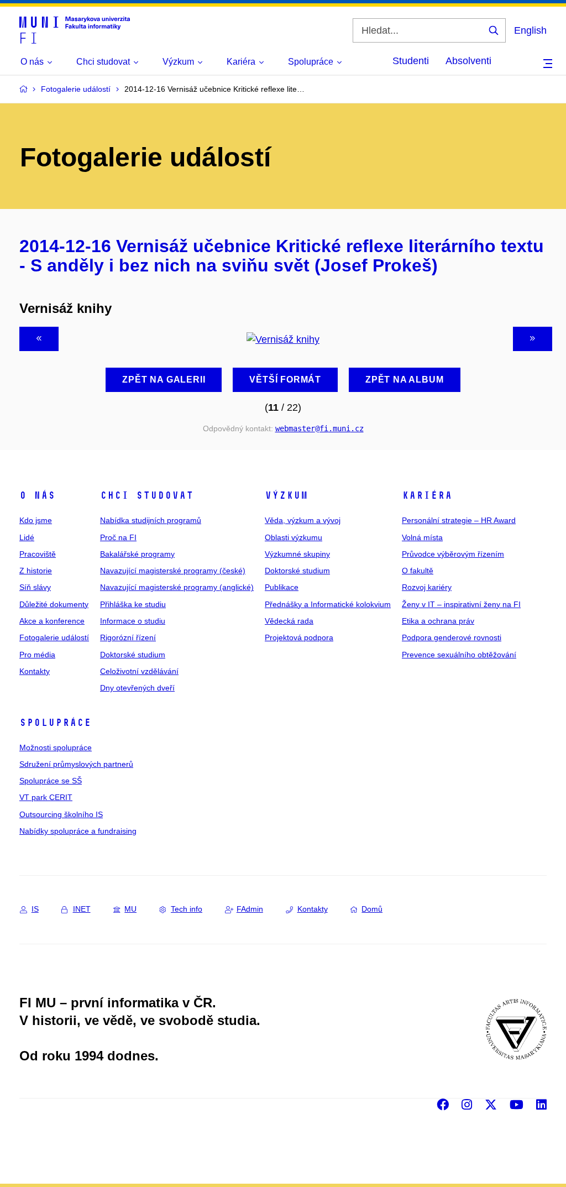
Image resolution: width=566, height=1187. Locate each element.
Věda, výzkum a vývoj (302, 520)
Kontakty (34, 671)
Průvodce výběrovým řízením (453, 554)
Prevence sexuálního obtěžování (459, 654)
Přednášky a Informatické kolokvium (328, 604)
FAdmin (250, 908)
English (530, 30)
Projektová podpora (299, 637)
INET (82, 908)
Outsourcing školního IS (61, 814)
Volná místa (422, 537)
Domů (371, 908)
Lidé (26, 537)
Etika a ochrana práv (438, 620)
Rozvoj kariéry (427, 587)
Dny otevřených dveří (137, 687)
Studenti (410, 60)
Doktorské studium (132, 654)
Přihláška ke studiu (133, 604)
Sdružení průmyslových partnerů (76, 764)
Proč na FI (118, 537)
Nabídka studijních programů (150, 520)
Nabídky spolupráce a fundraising (78, 831)
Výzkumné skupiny (297, 554)
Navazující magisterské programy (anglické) (177, 587)
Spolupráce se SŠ (50, 780)
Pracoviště (37, 554)
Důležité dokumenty (53, 604)
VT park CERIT (45, 797)
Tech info (186, 908)
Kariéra (427, 495)
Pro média (37, 654)
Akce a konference (52, 620)
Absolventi (468, 60)
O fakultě (417, 570)
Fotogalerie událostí (54, 637)
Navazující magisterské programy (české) (172, 570)
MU (130, 908)
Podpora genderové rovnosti (451, 637)
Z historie (35, 570)
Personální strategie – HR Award (459, 520)
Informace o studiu (132, 620)
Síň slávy (35, 587)
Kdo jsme (35, 520)
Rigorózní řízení (128, 637)
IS (35, 908)
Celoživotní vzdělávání (139, 671)
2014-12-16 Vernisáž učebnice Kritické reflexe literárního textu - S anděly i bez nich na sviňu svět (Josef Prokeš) (281, 256)
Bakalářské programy (137, 554)
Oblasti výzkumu (293, 537)
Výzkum (286, 495)
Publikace (281, 587)
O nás (37, 495)
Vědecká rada (289, 620)
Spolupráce (55, 723)
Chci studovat (146, 495)
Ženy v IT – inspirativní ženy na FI (461, 604)
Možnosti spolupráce (55, 747)
